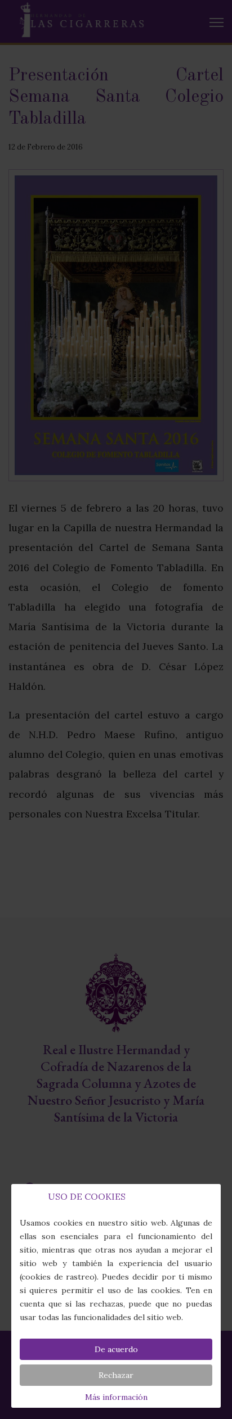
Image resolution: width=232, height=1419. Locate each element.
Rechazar (116, 1375)
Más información (116, 1397)
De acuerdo (116, 1349)
